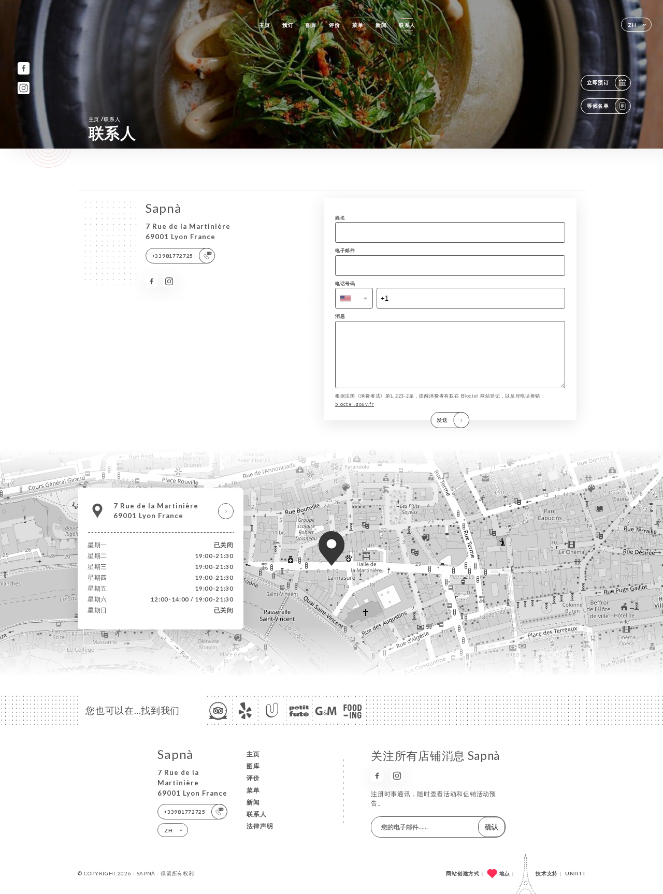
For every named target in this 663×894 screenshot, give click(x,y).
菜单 (357, 25)
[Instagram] (24, 88)
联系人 (407, 25)
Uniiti (575, 873)
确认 (491, 827)
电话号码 (345, 283)
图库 (311, 25)
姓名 (340, 218)
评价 (334, 25)
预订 (287, 25)
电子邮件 (345, 250)
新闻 (381, 25)
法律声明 (260, 826)
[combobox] (354, 298)
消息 (340, 316)
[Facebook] (24, 68)
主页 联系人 (105, 118)
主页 (264, 25)
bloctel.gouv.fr (354, 404)
